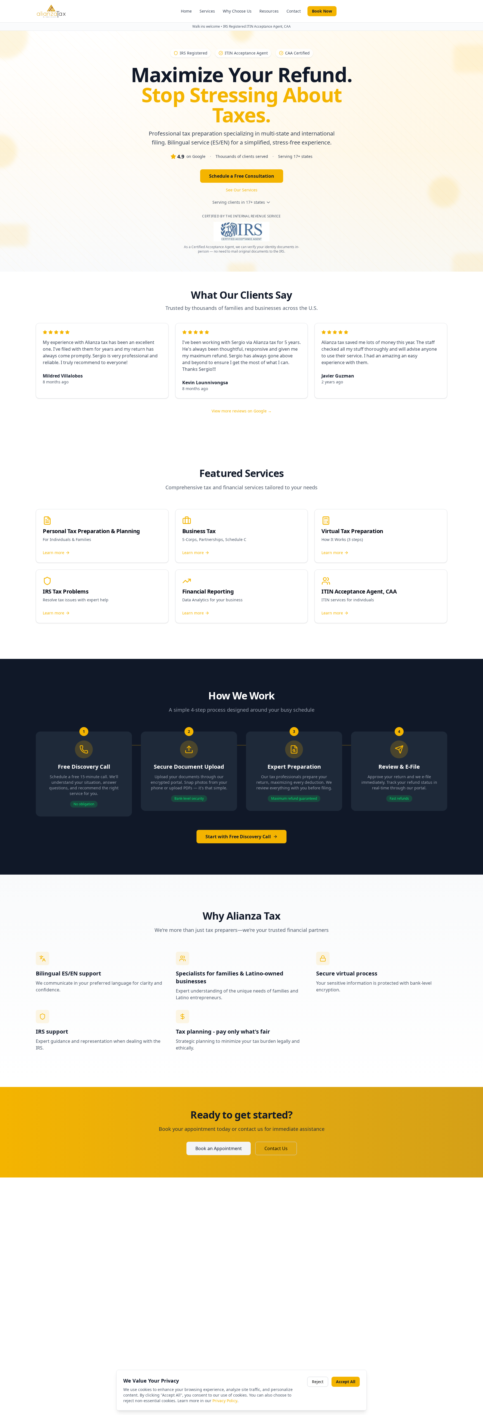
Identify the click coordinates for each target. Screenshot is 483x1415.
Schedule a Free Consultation (241, 176)
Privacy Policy (224, 1400)
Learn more (53, 552)
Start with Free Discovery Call (238, 837)
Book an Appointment (218, 1148)
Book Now (322, 11)
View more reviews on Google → (242, 411)
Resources (269, 11)
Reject (317, 1381)
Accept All (345, 1381)
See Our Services (241, 190)
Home (186, 11)
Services (207, 11)
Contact (294, 11)
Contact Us (276, 1148)
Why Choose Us (237, 11)
